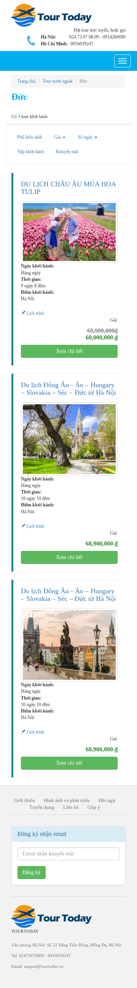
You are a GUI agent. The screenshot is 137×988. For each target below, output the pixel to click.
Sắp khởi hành (31, 151)
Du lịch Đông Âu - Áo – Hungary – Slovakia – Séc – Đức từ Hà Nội (68, 388)
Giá (58, 137)
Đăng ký (31, 872)
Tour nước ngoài (57, 81)
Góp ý (94, 807)
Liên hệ (71, 807)
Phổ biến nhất (29, 137)
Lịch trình (34, 313)
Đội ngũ (107, 800)
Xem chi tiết (69, 351)
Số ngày (86, 137)
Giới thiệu (24, 800)
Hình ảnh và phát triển (67, 800)
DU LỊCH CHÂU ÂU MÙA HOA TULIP (68, 187)
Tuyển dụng (41, 807)
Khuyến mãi (67, 151)
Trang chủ (26, 81)
